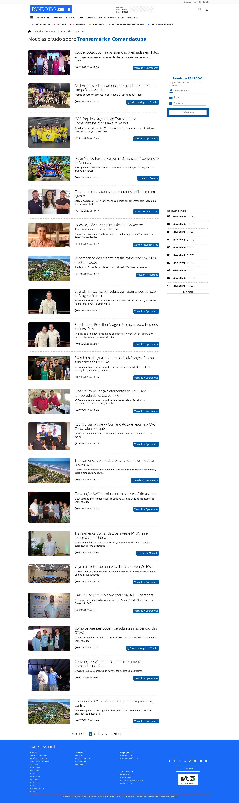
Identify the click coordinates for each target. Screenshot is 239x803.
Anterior (79, 733)
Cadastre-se (188, 112)
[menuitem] (186, 2)
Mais (117, 733)
